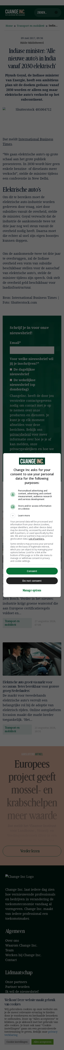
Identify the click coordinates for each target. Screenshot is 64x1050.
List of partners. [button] (36, 538)
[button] (32, 515)
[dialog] (32, 525)
